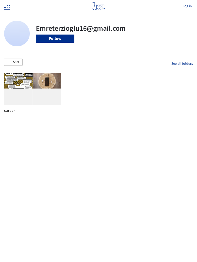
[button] (13, 62)
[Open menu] (6, 6)
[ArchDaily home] (98, 6)
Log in (187, 6)
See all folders (182, 64)
